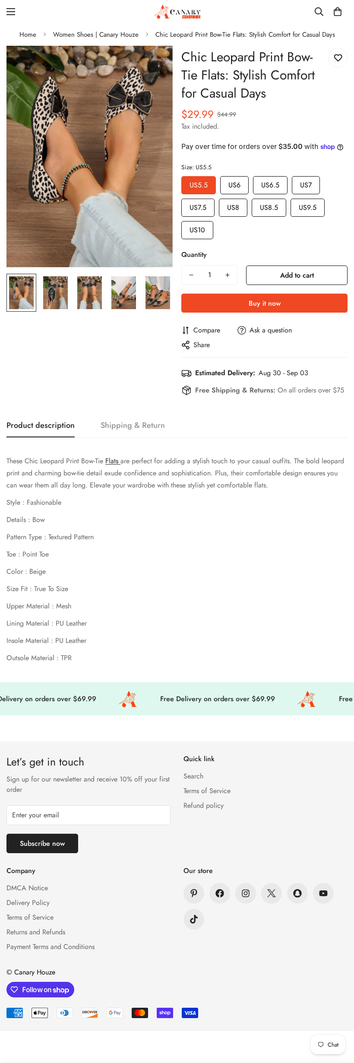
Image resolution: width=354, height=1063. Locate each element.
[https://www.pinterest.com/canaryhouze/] (193, 893)
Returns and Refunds (35, 932)
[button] (338, 12)
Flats (112, 461)
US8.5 (269, 205)
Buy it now (265, 303)
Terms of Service (207, 791)
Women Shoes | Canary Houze (96, 34)
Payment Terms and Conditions (50, 947)
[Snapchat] (297, 893)
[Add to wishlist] (338, 57)
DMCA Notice (27, 888)
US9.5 (307, 205)
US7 (306, 183)
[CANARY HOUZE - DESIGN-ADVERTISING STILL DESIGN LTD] (177, 11)
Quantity (194, 254)
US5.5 (199, 183)
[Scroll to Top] (337, 1016)
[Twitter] (271, 893)
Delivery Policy (28, 903)
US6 (234, 183)
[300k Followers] (219, 893)
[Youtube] (323, 893)
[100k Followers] (245, 893)
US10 (197, 228)
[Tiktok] (193, 919)
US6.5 (270, 183)
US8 (233, 205)
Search (193, 776)
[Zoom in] (154, 64)
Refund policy (203, 805)
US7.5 (198, 205)
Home (27, 34)
